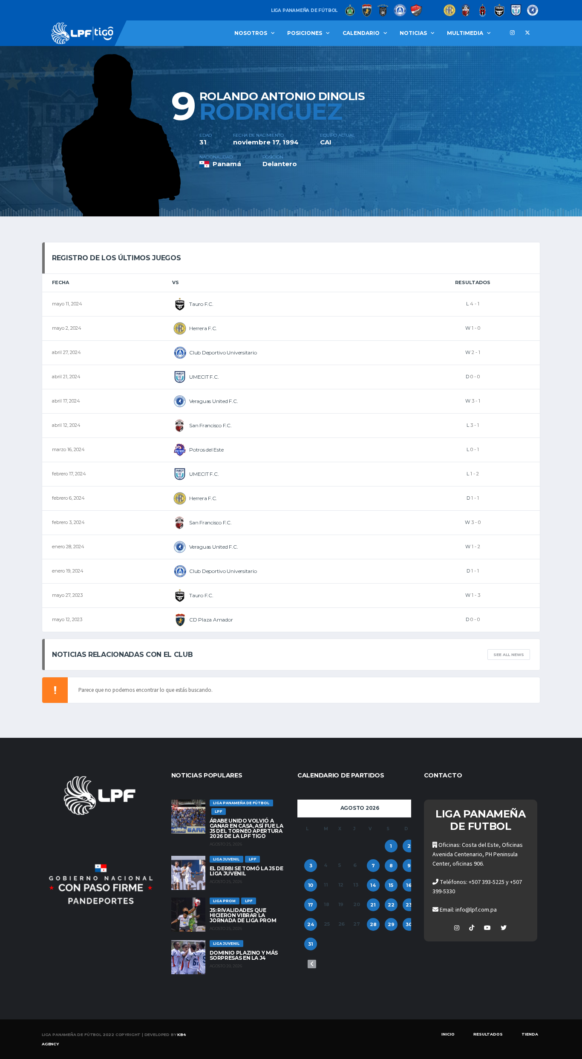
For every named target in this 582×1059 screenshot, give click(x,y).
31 (310, 944)
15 (391, 885)
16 (409, 885)
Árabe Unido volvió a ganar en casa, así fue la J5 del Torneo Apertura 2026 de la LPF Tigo (246, 828)
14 (373, 885)
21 (373, 905)
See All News (508, 654)
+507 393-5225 (486, 882)
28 (373, 924)
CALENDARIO (361, 33)
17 (311, 905)
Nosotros (250, 33)
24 (310, 924)
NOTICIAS (413, 33)
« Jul (312, 964)
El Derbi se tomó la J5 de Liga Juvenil (246, 871)
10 (311, 885)
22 (391, 905)
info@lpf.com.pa (476, 910)
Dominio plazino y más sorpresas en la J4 (244, 955)
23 (409, 905)
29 (391, 924)
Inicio (448, 1034)
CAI (325, 142)
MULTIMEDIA (465, 33)
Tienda (529, 1034)
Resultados (488, 1034)
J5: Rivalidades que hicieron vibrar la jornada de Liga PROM (243, 915)
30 (409, 924)
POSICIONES (304, 33)
